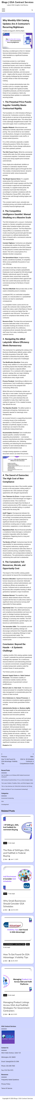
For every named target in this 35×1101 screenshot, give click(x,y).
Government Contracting (7, 798)
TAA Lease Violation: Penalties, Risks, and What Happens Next (17, 783)
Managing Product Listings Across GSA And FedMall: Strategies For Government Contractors (16, 1006)
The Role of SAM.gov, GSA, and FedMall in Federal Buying (16, 853)
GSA (10, 745)
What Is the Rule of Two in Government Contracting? (14, 789)
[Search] (32, 10)
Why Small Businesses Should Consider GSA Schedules (14, 903)
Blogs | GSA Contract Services (17, 2)
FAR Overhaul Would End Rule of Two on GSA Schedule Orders (17, 780)
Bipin (22, 31)
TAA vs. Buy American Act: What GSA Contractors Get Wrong (16, 786)
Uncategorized (5, 804)
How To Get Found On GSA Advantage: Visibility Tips (16, 956)
